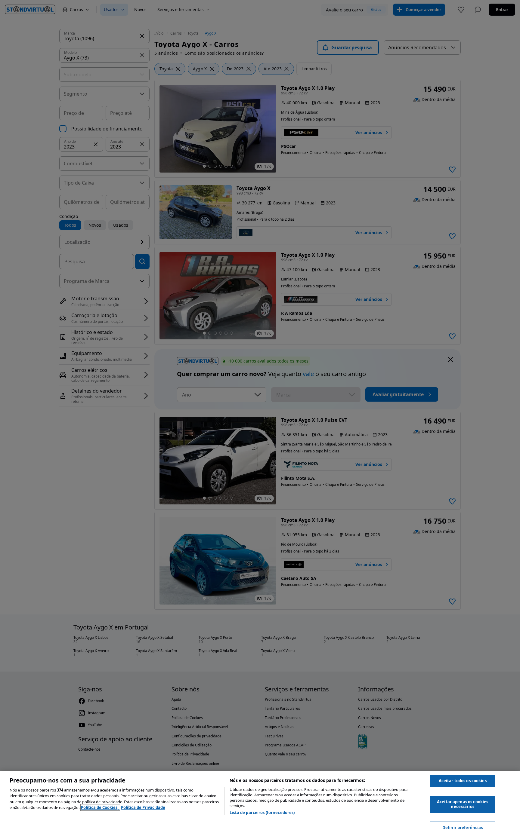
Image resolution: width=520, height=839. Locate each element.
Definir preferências (462, 827)
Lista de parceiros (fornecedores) (262, 812)
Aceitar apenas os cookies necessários (462, 804)
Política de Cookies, (100, 807)
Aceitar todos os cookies (463, 780)
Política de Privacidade (143, 807)
